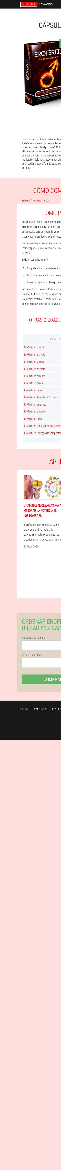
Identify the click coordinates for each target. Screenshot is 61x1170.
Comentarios (40, 709)
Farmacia (23, 709)
